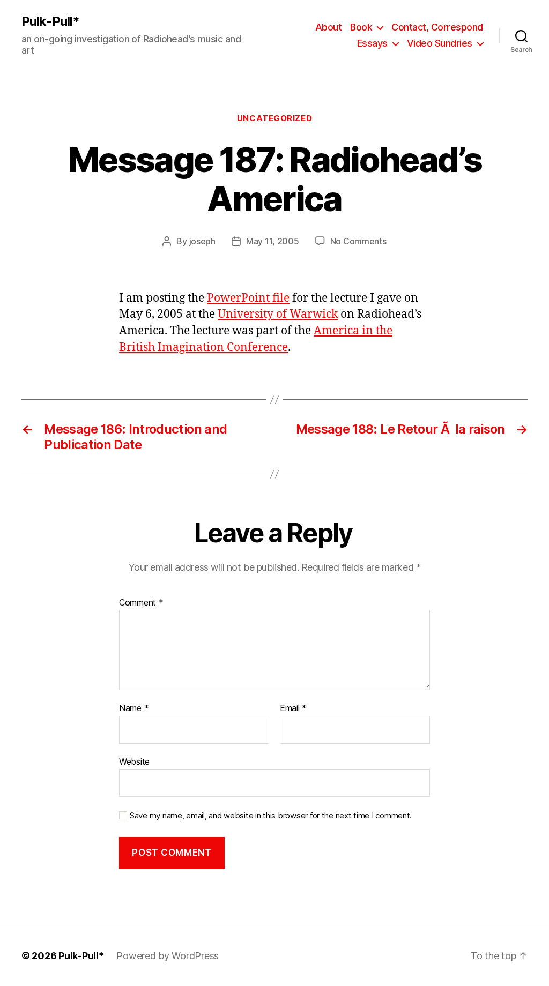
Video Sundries (439, 43)
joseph (202, 241)
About (328, 27)
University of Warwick (278, 314)
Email (293, 708)
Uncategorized (274, 118)
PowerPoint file (248, 298)
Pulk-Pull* (50, 21)
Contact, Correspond (437, 27)
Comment (141, 603)
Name (134, 708)
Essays (372, 43)
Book (361, 27)
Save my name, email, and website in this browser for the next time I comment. (271, 815)
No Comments (358, 241)
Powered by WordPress (167, 955)
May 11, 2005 (272, 241)
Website (134, 761)
